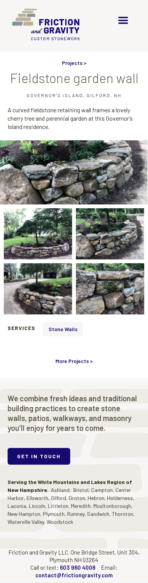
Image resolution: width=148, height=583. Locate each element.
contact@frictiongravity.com (74, 575)
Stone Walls (63, 329)
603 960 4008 (77, 567)
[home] (48, 26)
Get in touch (39, 456)
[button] (123, 21)
